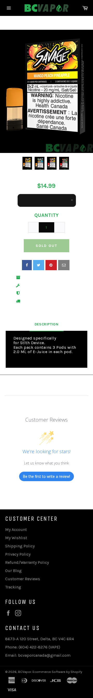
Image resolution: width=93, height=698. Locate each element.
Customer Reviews (22, 578)
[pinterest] (51, 265)
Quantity (46, 215)
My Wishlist (16, 537)
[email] (63, 265)
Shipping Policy (20, 546)
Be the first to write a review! (46, 476)
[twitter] (38, 265)
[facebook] (27, 265)
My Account (16, 529)
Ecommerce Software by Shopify (57, 672)
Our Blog (13, 570)
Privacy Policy (17, 554)
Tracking (13, 587)
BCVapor (24, 672)
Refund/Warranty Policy (27, 562)
